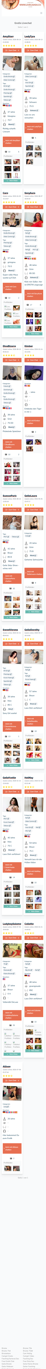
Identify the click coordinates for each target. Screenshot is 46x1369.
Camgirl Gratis (7, 1356)
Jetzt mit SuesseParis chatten (10, 578)
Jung (27, 536)
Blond (10, 124)
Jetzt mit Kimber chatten (33, 421)
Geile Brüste (7, 1364)
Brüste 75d (6, 1351)
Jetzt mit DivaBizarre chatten (10, 444)
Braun (10, 561)
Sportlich (7, 96)
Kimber (28, 346)
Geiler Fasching (29, 1366)
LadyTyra (29, 36)
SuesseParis (10, 495)
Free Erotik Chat (8, 1361)
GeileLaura (30, 495)
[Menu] (41, 13)
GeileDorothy (31, 629)
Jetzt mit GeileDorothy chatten (32, 721)
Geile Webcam (7, 1366)
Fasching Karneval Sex (10, 1358)
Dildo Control (8, 80)
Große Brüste (8, 76)
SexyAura (29, 193)
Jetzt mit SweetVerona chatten (10, 726)
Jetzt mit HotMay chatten (33, 872)
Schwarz (33, 110)
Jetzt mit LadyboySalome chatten (11, 1015)
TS (5, 964)
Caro (5, 193)
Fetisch (6, 386)
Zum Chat (12, 50)
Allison (6, 1066)
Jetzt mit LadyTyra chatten (34, 127)
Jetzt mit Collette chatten (34, 1011)
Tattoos (6, 100)
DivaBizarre (9, 346)
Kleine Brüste (8, 974)
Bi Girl (6, 86)
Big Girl (28, 970)
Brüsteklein (6, 1353)
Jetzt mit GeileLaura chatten (34, 572)
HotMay (28, 777)
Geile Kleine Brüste (30, 1364)
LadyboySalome (12, 923)
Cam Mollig (27, 1353)
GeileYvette (9, 777)
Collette (29, 923)
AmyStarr (8, 36)
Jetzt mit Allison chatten (11, 1148)
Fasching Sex (28, 1358)
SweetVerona (10, 629)
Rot (9, 709)
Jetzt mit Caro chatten (10, 287)
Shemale (7, 970)
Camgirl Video (28, 1356)
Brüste (4, 1348)
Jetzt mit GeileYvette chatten (10, 867)
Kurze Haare (8, 678)
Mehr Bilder (13, 181)
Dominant (7, 390)
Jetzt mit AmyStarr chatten (12, 141)
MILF (35, 250)
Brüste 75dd (28, 1351)
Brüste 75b (27, 1348)
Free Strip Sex (28, 1361)
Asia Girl (28, 83)
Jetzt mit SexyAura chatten (34, 294)
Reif (26, 233)
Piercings (7, 93)
